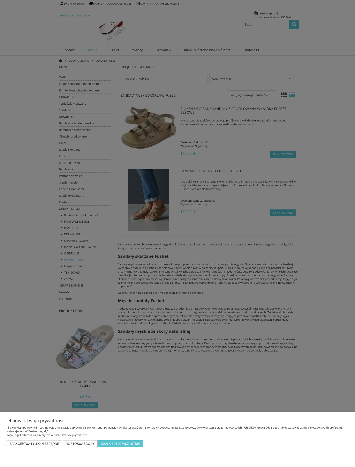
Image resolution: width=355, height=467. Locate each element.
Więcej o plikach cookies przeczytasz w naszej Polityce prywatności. (47, 435)
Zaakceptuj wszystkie (120, 443)
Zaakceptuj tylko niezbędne (34, 443)
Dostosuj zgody (80, 443)
